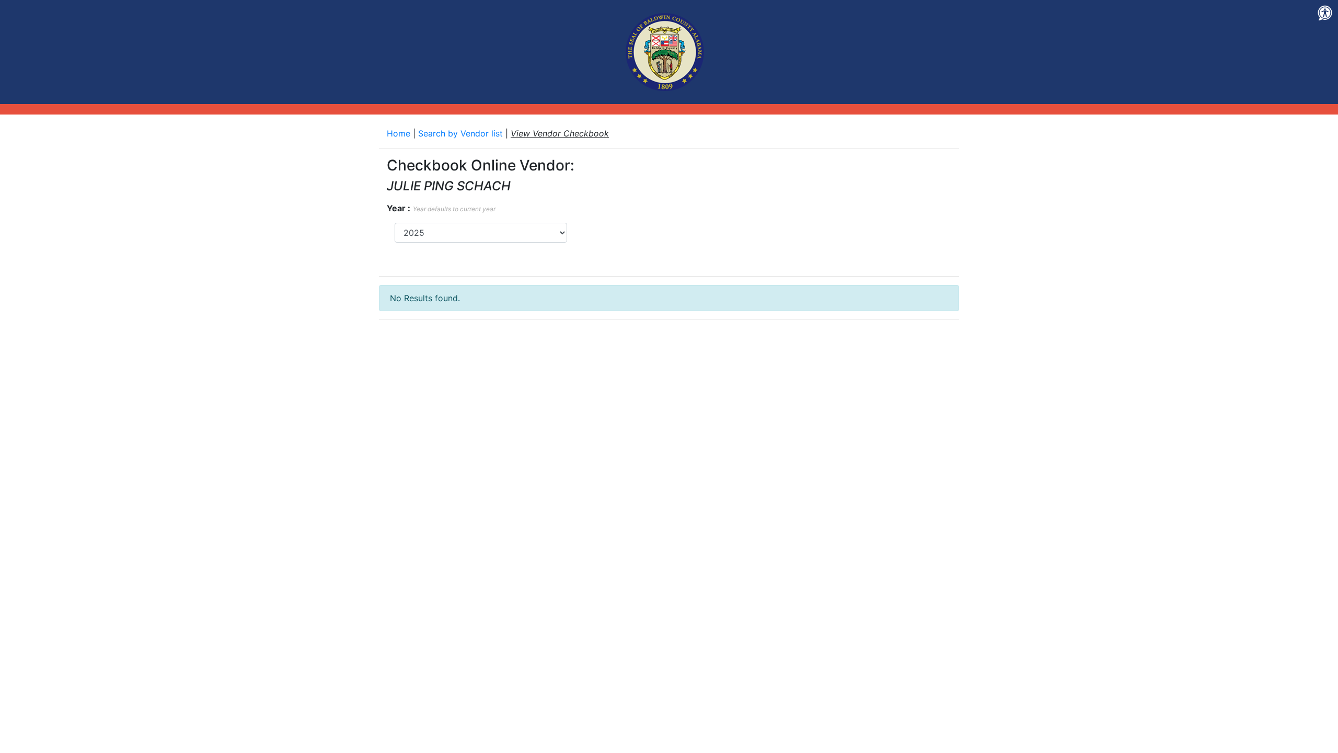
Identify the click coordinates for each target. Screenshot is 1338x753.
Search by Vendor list (461, 133)
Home (400, 133)
